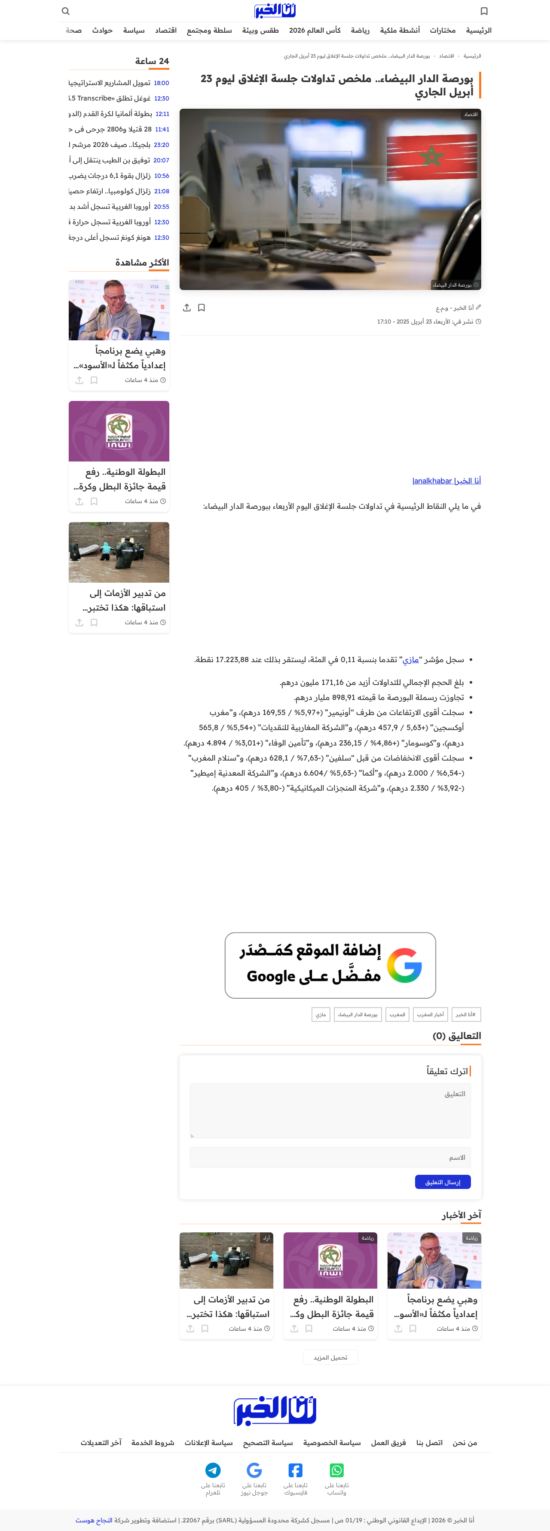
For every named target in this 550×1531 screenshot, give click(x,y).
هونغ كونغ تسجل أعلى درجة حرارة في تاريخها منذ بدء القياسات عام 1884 (110, 237)
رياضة (360, 30)
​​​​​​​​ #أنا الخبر (466, 1014)
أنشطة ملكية (400, 30)
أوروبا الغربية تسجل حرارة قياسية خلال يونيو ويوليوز (110, 221)
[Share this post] (187, 307)
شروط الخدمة (152, 1442)
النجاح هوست (94, 1520)
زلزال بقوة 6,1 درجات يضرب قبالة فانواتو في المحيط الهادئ (110, 175)
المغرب (397, 1014)
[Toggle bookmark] (201, 307)
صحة (74, 30)
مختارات (443, 30)
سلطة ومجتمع (209, 30)
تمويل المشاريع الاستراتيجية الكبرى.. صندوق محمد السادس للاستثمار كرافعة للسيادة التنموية (109, 82)
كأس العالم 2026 (315, 30)
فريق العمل (388, 1442)
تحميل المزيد (331, 1357)
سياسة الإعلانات (209, 1442)
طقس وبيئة (260, 30)
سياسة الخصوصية (332, 1442)
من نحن (465, 1442)
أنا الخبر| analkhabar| (446, 480)
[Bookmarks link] (484, 11)
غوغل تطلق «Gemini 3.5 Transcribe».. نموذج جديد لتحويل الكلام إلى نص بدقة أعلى (110, 98)
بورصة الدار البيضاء (358, 1014)
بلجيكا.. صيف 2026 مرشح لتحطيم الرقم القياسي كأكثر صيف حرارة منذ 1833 (109, 144)
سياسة (134, 30)
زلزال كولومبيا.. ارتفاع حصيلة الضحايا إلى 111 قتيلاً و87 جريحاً (110, 190)
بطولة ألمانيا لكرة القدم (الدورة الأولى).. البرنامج (110, 113)
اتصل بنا (429, 1442)
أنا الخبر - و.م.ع (456, 307)
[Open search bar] (65, 11)
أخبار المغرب (430, 1014)
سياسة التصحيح (268, 1442)
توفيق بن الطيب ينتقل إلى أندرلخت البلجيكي (109, 160)
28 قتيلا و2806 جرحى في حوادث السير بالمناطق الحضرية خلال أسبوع (110, 129)
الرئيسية (479, 30)
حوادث (102, 30)
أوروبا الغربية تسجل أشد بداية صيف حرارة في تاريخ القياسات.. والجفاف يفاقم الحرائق (109, 206)
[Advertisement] (330, 409)
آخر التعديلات (101, 1442)
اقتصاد (166, 30)
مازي (411, 659)
